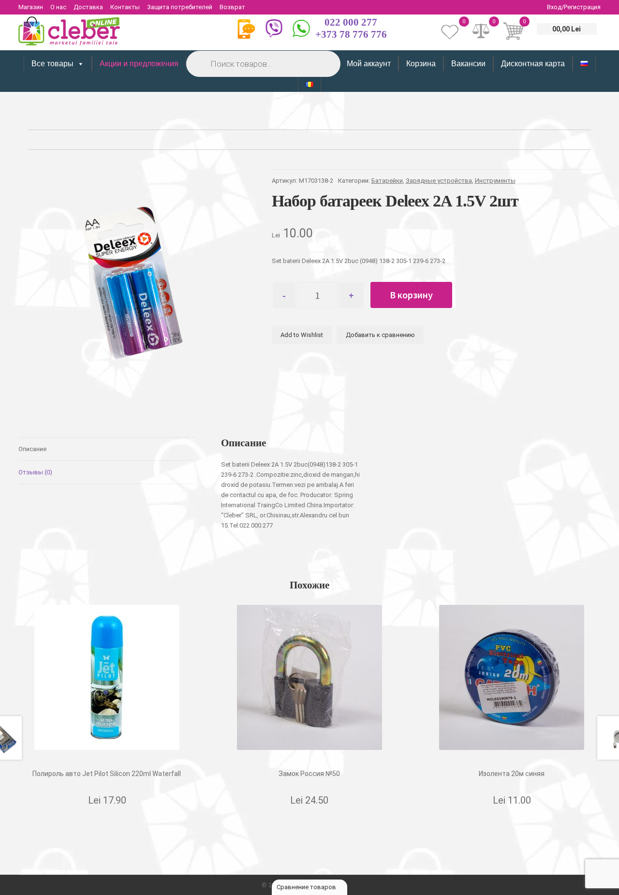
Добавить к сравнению (380, 334)
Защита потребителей (179, 7)
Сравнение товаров (307, 887)
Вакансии (468, 63)
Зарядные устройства (439, 180)
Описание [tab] (32, 449)
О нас (58, 7)
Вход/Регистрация (574, 7)
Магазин (30, 7)
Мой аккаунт (369, 63)
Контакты (125, 7)
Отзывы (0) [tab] (35, 472)
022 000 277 (350, 22)
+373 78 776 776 (351, 34)
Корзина (421, 63)
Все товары (52, 63)
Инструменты (495, 180)
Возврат (232, 7)
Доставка (88, 7)
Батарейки (387, 180)
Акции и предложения (139, 63)
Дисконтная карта (533, 63)
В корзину (411, 295)
